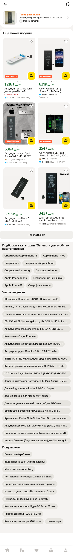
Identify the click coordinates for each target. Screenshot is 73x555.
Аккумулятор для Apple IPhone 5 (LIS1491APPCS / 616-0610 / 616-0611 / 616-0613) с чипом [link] (19, 155)
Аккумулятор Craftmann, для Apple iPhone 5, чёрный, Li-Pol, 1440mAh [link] (18, 90)
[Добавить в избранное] (31, 41)
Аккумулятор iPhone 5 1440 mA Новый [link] (16, 220)
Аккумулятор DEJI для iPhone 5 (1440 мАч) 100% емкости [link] (53, 154)
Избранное (36, 550)
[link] (20, 256)
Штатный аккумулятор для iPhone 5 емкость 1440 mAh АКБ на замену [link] (53, 219)
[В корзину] (31, 76)
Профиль (65, 550)
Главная (7, 550)
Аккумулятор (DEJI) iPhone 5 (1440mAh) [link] (50, 90)
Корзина (51, 550)
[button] (5, 4)
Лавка (22, 550)
